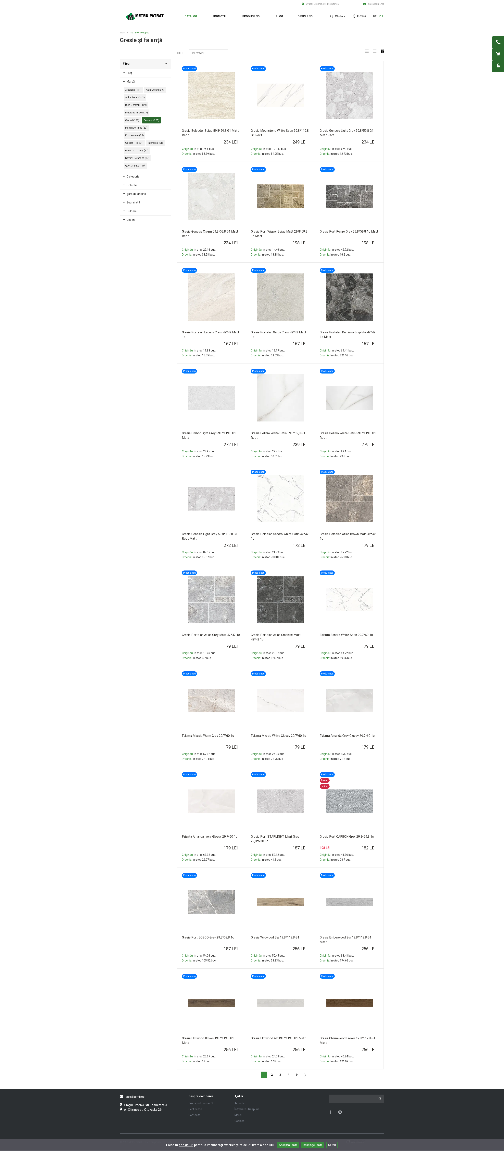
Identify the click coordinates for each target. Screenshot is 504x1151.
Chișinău (187, 148)
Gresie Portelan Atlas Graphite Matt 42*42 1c (276, 637)
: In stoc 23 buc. (196, 1061)
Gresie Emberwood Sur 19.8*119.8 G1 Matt (345, 940)
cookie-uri (186, 1145)
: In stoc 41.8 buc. (266, 859)
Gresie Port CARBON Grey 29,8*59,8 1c (347, 836)
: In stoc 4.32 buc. (336, 753)
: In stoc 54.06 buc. (199, 955)
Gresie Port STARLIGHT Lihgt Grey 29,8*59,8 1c (275, 839)
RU (381, 16)
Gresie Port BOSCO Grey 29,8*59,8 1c (208, 937)
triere (181, 53)
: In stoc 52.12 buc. (268, 854)
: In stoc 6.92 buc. (336, 148)
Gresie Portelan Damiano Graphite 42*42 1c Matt (347, 334)
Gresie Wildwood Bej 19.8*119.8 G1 (275, 937)
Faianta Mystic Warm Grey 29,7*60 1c (208, 736)
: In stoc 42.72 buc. (337, 249)
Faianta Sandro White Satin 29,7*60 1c (346, 635)
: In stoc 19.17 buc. (268, 350)
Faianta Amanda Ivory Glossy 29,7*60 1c (209, 836)
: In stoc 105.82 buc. (199, 960)
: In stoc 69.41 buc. (337, 350)
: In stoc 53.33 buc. (267, 960)
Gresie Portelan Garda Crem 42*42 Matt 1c (278, 334)
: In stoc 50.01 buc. (267, 456)
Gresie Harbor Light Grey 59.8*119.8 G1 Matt (209, 435)
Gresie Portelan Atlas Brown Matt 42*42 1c (348, 536)
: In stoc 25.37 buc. (199, 1056)
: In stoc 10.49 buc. (199, 653)
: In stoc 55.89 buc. (198, 153)
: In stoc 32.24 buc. (198, 758)
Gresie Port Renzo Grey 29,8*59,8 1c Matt (349, 231)
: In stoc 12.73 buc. (336, 153)
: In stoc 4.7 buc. (197, 658)
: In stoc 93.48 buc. (337, 955)
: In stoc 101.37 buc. (268, 148)
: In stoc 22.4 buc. (267, 451)
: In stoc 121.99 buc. (337, 1061)
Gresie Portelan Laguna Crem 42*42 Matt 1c (210, 334)
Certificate (195, 1109)
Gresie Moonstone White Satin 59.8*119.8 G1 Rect (280, 133)
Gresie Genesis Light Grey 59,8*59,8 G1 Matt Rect (346, 133)
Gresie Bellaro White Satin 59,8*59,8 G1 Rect (278, 435)
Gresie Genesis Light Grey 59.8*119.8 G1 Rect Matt (209, 536)
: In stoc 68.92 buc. (199, 854)
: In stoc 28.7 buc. (335, 859)
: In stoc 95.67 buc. (198, 557)
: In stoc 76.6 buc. (198, 148)
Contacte (194, 1115)
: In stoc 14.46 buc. (268, 249)
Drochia (187, 153)
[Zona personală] (498, 66)
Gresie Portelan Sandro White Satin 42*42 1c (280, 536)
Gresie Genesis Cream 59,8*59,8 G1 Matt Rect (210, 234)
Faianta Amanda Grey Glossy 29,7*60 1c (347, 736)
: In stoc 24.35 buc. (268, 753)
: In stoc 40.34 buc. (337, 1056)
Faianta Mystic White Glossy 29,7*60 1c (278, 736)
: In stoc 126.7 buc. (267, 658)
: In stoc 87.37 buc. (199, 552)
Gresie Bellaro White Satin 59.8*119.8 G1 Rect (348, 435)
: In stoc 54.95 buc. (267, 153)
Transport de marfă (200, 1103)
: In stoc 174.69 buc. (337, 960)
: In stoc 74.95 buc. (267, 758)
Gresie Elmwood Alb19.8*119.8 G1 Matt (278, 1038)
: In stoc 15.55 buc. (198, 355)
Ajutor (238, 1096)
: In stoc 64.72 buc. (337, 653)
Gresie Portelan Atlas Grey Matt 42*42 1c (211, 635)
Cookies (239, 1120)
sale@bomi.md (376, 4)
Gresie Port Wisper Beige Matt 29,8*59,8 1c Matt (279, 234)
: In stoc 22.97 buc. (198, 859)
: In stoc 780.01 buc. (268, 557)
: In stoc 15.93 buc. (198, 456)
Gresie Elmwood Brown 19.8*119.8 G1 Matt (208, 1040)
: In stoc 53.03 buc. (267, 355)
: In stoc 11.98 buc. (199, 350)
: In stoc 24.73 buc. (268, 1056)
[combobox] (208, 53)
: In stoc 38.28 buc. (198, 254)
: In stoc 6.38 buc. (266, 1061)
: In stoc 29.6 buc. (335, 456)
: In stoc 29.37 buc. (268, 653)
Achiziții (239, 1103)
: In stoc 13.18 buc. (267, 254)
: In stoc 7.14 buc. (335, 758)
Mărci (238, 1115)
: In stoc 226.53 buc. (337, 355)
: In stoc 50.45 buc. (268, 955)
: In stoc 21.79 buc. (268, 552)
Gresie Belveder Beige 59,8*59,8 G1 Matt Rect (210, 133)
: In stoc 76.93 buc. (336, 557)
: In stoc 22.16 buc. (199, 249)
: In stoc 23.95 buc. (199, 451)
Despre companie (200, 1096)
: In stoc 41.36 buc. (337, 854)
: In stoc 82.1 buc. (336, 451)
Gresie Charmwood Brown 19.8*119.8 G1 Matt (347, 1040)
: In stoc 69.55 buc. (336, 658)
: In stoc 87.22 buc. (337, 552)
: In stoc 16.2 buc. (335, 254)
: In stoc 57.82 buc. (199, 753)
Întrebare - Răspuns (246, 1109)
